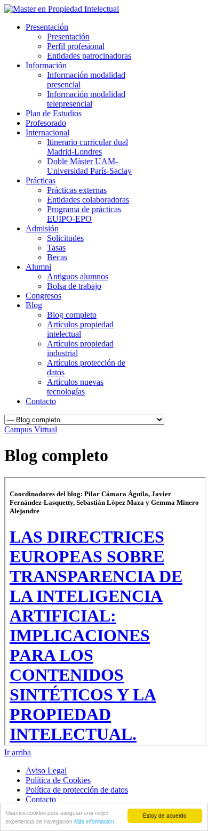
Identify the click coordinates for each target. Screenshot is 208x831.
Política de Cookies (58, 780)
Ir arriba (17, 752)
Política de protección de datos (77, 789)
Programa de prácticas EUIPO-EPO (84, 214)
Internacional (47, 132)
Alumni (38, 266)
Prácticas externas (77, 190)
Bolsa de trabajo (74, 286)
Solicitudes (65, 238)
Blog (34, 305)
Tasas (56, 247)
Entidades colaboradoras (88, 199)
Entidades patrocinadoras (89, 55)
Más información (94, 821)
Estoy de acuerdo (165, 815)
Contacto (41, 401)
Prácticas (40, 180)
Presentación (47, 26)
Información (46, 65)
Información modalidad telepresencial (86, 99)
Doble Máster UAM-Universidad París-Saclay (89, 166)
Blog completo (72, 314)
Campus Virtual (30, 429)
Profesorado (46, 122)
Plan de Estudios (54, 113)
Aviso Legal (46, 770)
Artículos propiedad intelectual (80, 329)
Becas (57, 257)
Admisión (42, 228)
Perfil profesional (76, 46)
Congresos (43, 295)
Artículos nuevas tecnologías (75, 386)
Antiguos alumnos (77, 276)
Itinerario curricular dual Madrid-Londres (87, 147)
